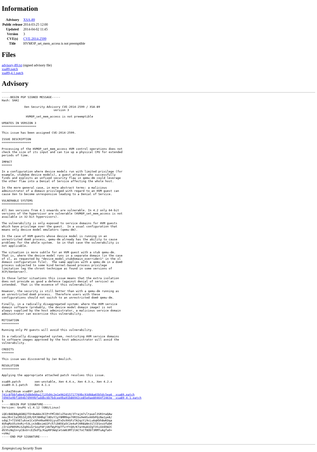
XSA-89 (29, 20)
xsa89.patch (10, 69)
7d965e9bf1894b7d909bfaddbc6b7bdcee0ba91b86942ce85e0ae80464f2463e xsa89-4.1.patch (71, 397)
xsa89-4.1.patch (12, 73)
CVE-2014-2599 (34, 39)
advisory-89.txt (12, 65)
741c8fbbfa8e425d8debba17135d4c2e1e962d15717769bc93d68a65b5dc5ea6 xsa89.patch (68, 394)
